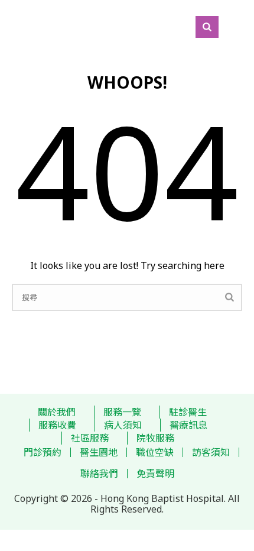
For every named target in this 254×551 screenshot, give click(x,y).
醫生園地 (99, 452)
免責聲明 (155, 473)
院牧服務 (155, 438)
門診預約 (42, 452)
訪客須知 (211, 452)
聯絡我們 (99, 473)
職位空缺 (155, 452)
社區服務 (90, 438)
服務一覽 (122, 412)
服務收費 (57, 425)
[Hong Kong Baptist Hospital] (6, 26)
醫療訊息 (188, 425)
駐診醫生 (188, 412)
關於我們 (57, 412)
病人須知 (123, 425)
